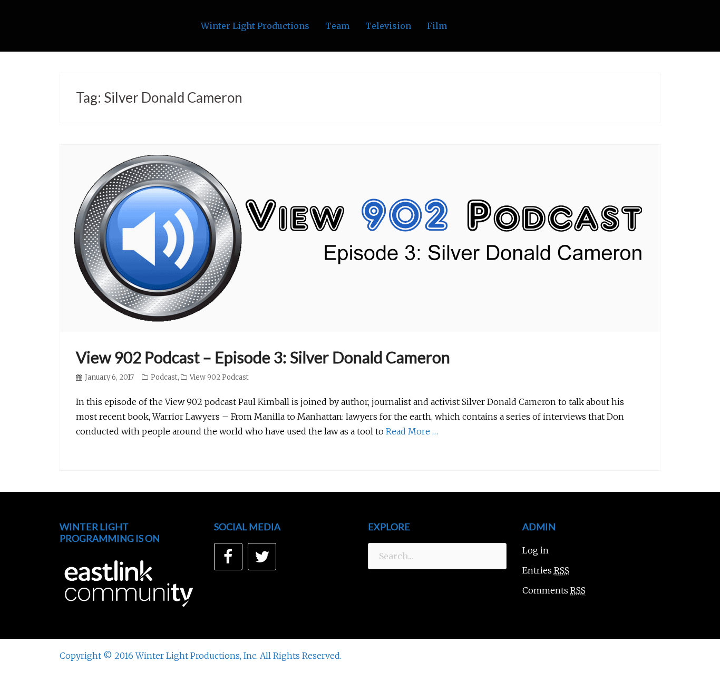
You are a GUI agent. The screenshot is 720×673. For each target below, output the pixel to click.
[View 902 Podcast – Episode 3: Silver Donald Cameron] (360, 237)
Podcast (164, 377)
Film (437, 26)
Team (337, 26)
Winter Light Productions (255, 26)
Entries (545, 570)
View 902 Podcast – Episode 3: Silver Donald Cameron (263, 357)
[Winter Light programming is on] (129, 583)
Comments (554, 590)
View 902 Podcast (219, 377)
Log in (535, 550)
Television (388, 26)
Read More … (412, 431)
